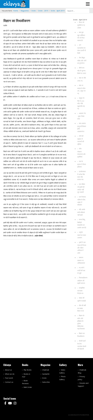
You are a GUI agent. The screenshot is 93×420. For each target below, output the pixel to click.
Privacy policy (81, 378)
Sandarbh (45, 374)
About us (8, 370)
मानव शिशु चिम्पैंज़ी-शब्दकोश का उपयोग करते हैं (81, 223)
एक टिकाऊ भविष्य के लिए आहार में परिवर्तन (81, 201)
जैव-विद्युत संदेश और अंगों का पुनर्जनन (81, 60)
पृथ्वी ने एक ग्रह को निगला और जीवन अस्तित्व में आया (81, 247)
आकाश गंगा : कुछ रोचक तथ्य (81, 116)
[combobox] (77, 10)
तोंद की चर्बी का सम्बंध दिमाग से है (81, 308)
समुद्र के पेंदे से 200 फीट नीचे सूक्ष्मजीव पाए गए (81, 103)
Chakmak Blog (82, 371)
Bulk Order (28, 387)
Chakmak (45, 370)
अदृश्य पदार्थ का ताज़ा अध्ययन (81, 235)
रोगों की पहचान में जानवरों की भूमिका (80, 140)
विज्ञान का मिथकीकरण (81, 334)
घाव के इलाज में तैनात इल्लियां (81, 164)
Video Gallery (62, 371)
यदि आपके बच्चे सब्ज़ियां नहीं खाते (81, 212)
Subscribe (46, 382)
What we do (9, 374)
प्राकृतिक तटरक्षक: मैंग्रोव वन (81, 290)
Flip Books (28, 370)
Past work (9, 378)
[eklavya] (14, 4)
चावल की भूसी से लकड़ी (81, 299)
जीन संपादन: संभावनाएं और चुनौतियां (81, 152)
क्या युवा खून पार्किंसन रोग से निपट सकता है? (81, 36)
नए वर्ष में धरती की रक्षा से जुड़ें (81, 270)
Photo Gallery (62, 378)
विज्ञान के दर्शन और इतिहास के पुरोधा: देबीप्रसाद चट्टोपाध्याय (81, 322)
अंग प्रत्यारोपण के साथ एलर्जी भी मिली (81, 49)
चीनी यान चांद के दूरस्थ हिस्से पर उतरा (81, 70)
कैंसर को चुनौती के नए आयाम (81, 25)
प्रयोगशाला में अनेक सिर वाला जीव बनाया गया (81, 175)
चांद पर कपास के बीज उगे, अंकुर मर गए (81, 89)
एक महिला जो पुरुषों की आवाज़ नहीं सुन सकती (81, 188)
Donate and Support (83, 384)
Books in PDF (26, 375)
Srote (44, 378)
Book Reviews (25, 382)
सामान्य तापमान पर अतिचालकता (81, 260)
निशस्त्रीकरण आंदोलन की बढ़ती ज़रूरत (82, 280)
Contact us (9, 382)
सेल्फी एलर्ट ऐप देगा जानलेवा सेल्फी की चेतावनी (81, 345)
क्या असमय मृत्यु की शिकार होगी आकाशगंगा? (81, 127)
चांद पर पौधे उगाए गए (81, 79)
